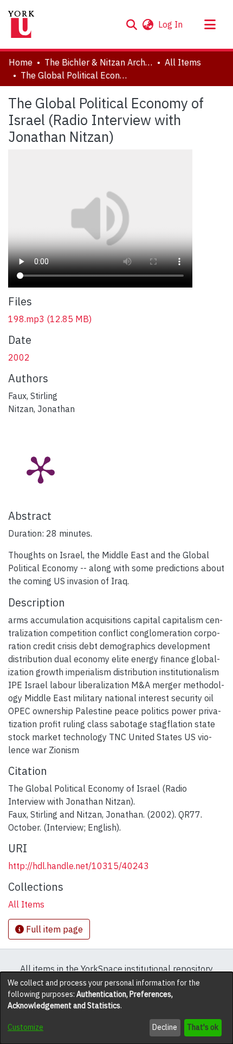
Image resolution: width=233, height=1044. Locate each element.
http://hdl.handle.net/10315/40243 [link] (78, 865)
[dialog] (116, 1008)
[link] (50, 319)
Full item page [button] (53, 929)
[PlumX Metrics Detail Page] (40, 468)
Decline (164, 1027)
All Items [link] (183, 62)
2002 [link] (19, 357)
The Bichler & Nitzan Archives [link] (98, 62)
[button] (131, 24)
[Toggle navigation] (210, 24)
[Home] (21, 24)
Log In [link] (171, 24)
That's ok (202, 1027)
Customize (25, 1027)
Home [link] (21, 62)
